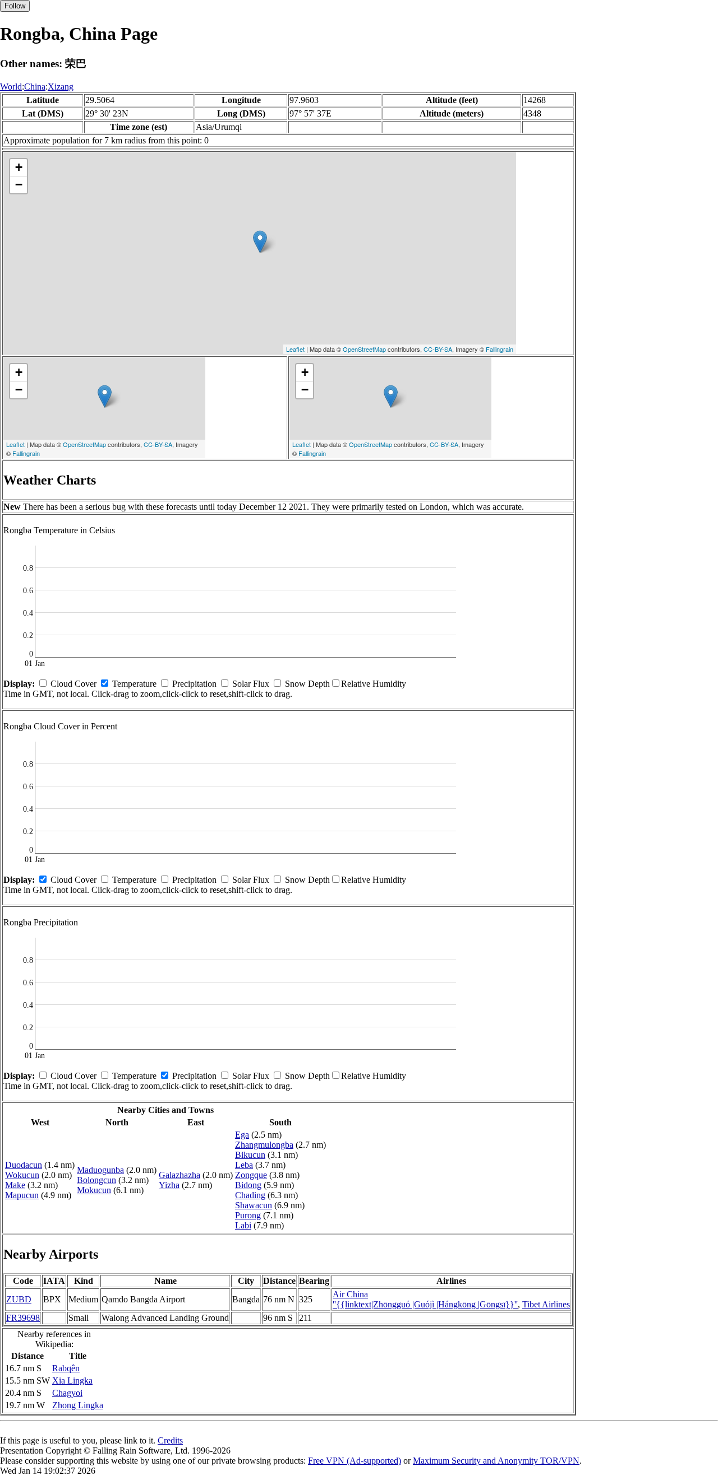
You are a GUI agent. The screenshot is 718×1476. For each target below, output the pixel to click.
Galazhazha (179, 1175)
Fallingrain (499, 348)
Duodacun (23, 1165)
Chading (250, 1195)
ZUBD (18, 1299)
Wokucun (22, 1175)
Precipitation (194, 683)
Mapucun (22, 1195)
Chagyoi (67, 1393)
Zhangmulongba (264, 1144)
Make (15, 1185)
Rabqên (66, 1368)
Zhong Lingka (77, 1405)
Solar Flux (250, 683)
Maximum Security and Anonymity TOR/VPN (496, 1460)
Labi (243, 1225)
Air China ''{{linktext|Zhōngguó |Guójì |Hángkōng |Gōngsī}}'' (425, 1299)
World (11, 86)
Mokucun (94, 1190)
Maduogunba (100, 1170)
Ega (242, 1134)
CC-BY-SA (438, 348)
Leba (244, 1165)
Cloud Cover (73, 683)
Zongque (251, 1175)
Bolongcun (96, 1180)
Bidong (248, 1185)
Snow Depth (307, 683)
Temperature (134, 683)
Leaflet (295, 348)
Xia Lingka (72, 1380)
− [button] (18, 185)
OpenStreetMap (364, 348)
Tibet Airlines (546, 1304)
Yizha (169, 1185)
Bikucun (250, 1155)
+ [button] (18, 167)
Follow (14, 6)
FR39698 (23, 1318)
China (34, 86)
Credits (170, 1440)
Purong (248, 1215)
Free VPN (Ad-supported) (354, 1460)
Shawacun (253, 1205)
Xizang (60, 86)
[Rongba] (260, 241)
